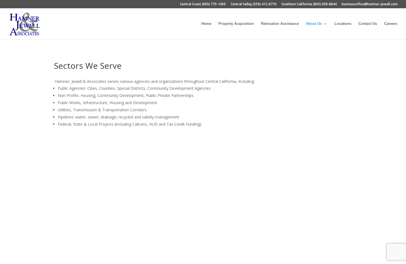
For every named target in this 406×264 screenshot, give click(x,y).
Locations (342, 24)
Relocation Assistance (280, 24)
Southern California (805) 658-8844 (309, 4)
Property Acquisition (236, 24)
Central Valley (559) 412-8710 (253, 4)
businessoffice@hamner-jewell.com (370, 4)
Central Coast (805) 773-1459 (203, 4)
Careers (390, 24)
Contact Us (367, 24)
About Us (314, 24)
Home (206, 24)
